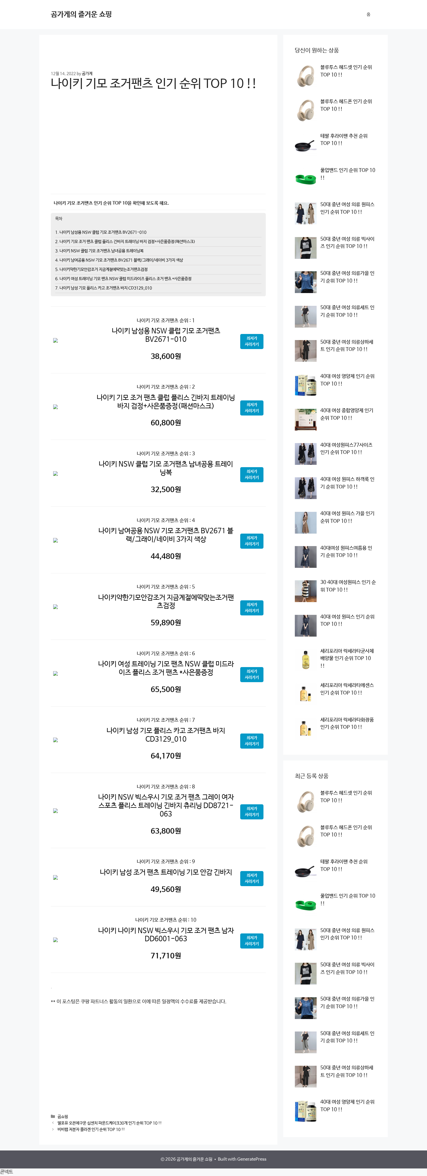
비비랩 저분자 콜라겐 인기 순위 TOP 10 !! (91, 1129)
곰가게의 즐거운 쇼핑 (81, 14)
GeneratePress (251, 1159)
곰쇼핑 (63, 1116)
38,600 (166, 357)
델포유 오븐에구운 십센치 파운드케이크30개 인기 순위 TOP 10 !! (110, 1123)
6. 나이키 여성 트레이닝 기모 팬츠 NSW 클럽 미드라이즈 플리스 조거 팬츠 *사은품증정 (123, 279)
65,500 (166, 690)
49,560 (166, 890)
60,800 (166, 423)
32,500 (166, 490)
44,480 (166, 556)
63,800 (166, 831)
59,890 (166, 623)
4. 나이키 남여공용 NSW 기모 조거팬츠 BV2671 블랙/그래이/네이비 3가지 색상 (119, 260)
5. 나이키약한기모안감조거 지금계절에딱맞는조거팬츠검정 (101, 269)
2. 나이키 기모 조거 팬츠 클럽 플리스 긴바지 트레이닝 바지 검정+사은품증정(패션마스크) (125, 241)
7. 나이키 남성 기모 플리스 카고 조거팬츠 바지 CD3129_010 (103, 288)
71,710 (166, 956)
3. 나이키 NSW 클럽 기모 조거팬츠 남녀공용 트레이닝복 (99, 251)
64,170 (166, 756)
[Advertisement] (158, 146)
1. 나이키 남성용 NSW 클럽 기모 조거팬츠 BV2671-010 (100, 232)
